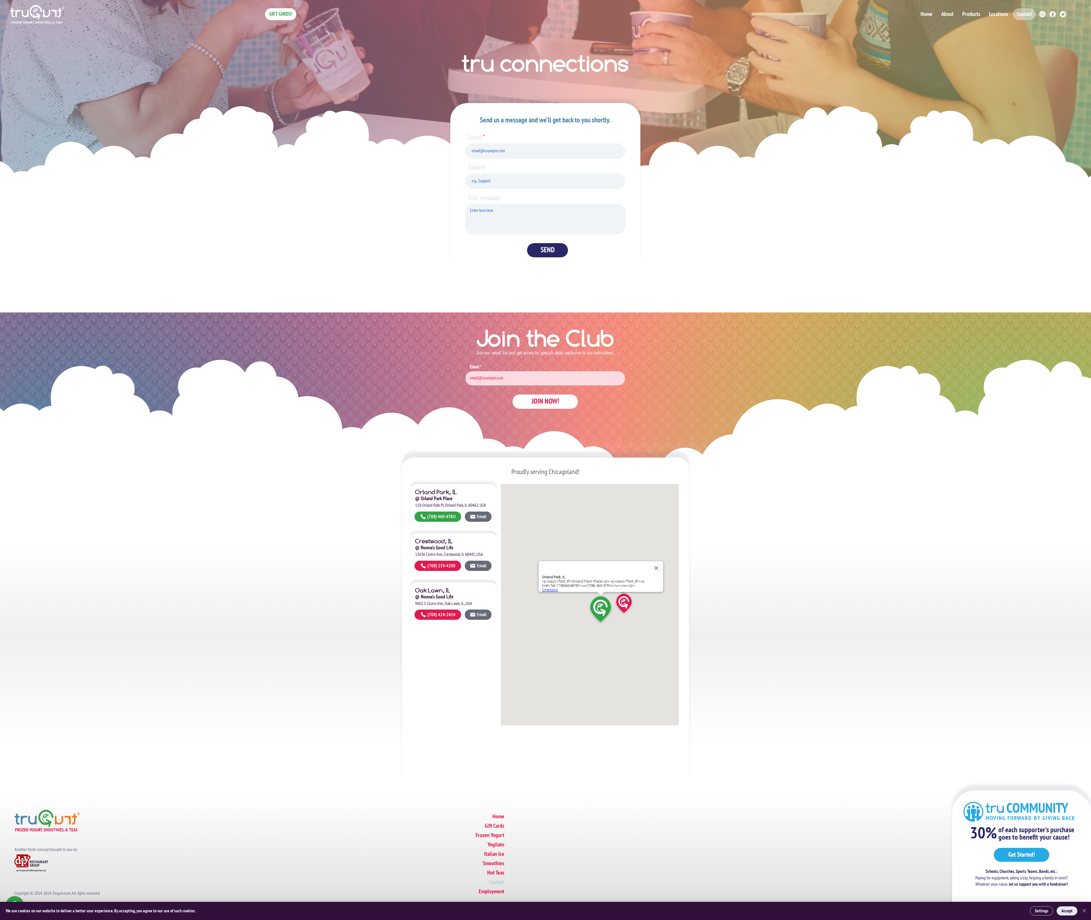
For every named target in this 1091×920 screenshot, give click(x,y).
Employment (491, 891)
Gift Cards (494, 826)
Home (498, 816)
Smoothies (493, 863)
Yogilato (496, 844)
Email (474, 137)
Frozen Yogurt (490, 835)
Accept (1067, 910)
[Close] (1084, 910)
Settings (1041, 910)
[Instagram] (1042, 14)
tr (1027, 808)
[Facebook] (1053, 14)
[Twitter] (1063, 14)
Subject (476, 167)
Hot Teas (495, 872)
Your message (484, 198)
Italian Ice (494, 854)
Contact (496, 882)
